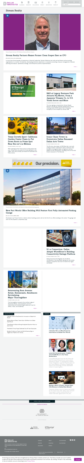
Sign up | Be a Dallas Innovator (46, 452)
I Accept (78, 459)
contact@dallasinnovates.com (11, 449)
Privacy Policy (42, 453)
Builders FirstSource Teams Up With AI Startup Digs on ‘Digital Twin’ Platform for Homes (20, 332)
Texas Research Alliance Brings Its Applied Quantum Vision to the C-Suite (22, 325)
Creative (28, 5)
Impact (42, 5)
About (65, 2)
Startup (55, 5)
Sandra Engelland (11, 58)
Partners (77, 2)
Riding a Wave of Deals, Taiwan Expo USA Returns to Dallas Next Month (21, 321)
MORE (75, 66)
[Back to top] (77, 452)
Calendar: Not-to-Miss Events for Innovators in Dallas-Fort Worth (21, 317)
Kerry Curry (11, 300)
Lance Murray (12, 146)
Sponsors (71, 2)
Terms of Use (60, 452)
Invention (49, 5)
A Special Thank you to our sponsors (42, 401)
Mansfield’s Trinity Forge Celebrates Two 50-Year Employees (21, 328)
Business (21, 5)
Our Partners (62, 443)
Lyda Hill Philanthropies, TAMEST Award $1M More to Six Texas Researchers (60, 355)
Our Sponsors (62, 440)
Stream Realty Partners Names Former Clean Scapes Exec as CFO (36, 56)
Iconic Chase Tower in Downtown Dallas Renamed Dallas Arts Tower (60, 139)
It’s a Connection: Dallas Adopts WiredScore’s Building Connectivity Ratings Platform (61, 252)
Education (36, 5)
